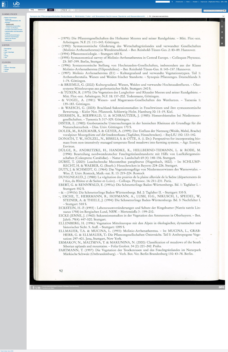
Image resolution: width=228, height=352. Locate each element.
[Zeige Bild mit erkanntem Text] (78, 10)
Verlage (6, 69)
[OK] (172, 2)
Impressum (204, 1)
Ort (5, 54)
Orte (5, 65)
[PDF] (222, 38)
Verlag (6, 55)
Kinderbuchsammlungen (12, 35)
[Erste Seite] (57, 10)
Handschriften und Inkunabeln (14, 31)
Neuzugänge (8, 48)
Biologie (7, 22)
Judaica (7, 33)
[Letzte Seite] (74, 10)
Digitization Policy (214, 1)
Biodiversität (10, 24)
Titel (32, 10)
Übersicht (41, 10)
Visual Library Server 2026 (6, 351)
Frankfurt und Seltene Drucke (13, 29)
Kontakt (195, 1)
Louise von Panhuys (12, 27)
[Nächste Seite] (71, 10)
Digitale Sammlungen (10, 17)
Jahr (5, 57)
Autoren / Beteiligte (9, 67)
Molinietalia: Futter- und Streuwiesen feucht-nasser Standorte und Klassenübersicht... (111, 16)
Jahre (6, 71)
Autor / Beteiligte (9, 52)
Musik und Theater (10, 38)
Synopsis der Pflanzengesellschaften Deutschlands (51, 16)
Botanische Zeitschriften (13, 26)
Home (188, 1)
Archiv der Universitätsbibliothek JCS (13, 20)
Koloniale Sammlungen (12, 36)
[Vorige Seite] (60, 10)
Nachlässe (8, 40)
